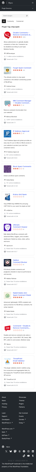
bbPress (5, 435)
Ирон (8, 447)
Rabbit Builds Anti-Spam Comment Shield (22, 294)
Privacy (4, 407)
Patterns (22, 407)
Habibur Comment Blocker (20, 261)
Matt (4, 432)
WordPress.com (8, 429)
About (4, 397)
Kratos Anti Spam (20, 194)
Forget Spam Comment (22, 68)
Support (4, 416)
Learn (4, 413)
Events (21, 416)
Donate (22, 419)
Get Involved (23, 413)
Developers (6, 419)
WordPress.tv (7, 423)
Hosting (4, 404)
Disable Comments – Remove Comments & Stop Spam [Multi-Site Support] (21, 34)
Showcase (22, 397)
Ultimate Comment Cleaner (20, 226)
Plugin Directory (7, 8)
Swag (22, 423)
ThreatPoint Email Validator (19, 360)
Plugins (21, 404)
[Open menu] (33, 3)
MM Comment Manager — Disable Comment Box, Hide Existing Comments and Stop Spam (22, 102)
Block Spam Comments (22, 166)
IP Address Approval (21, 131)
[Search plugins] (27, 16)
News (4, 400)
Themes (21, 400)
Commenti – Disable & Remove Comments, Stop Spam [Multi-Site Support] (21, 327)
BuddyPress (7, 438)
